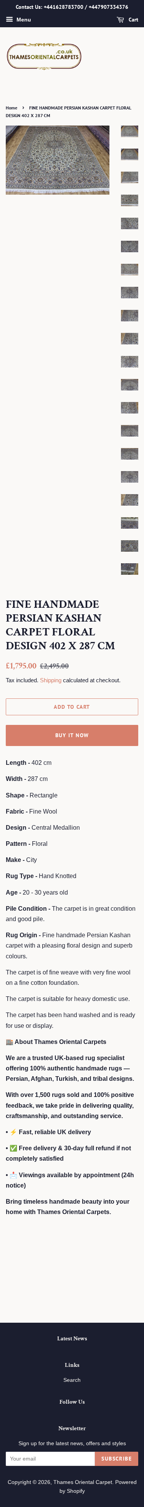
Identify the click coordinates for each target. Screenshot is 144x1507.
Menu (23, 20)
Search (72, 1380)
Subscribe (116, 1458)
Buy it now (72, 735)
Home (11, 108)
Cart (132, 19)
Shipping (50, 680)
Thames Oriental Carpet (82, 1482)
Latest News (72, 1338)
